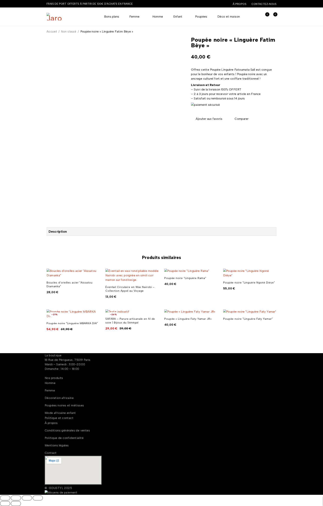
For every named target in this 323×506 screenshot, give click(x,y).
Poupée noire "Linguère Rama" (185, 278)
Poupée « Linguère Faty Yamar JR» (188, 318)
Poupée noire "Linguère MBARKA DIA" (72, 323)
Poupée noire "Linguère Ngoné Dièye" (249, 282)
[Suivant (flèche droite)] (16, 503)
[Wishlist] (207, 119)
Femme (50, 390)
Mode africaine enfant (60, 413)
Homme (50, 383)
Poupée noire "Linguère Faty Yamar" (248, 318)
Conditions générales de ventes (67, 430)
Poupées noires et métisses (64, 405)
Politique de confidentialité (64, 438)
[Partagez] (27, 498)
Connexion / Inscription (257, 16)
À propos (239, 3)
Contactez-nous (263, 3)
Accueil (52, 31)
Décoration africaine (59, 398)
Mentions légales (57, 445)
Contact (51, 453)
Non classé (68, 31)
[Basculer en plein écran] (16, 498)
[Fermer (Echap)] (38, 498)
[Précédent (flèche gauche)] (5, 503)
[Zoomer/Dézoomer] (5, 498)
